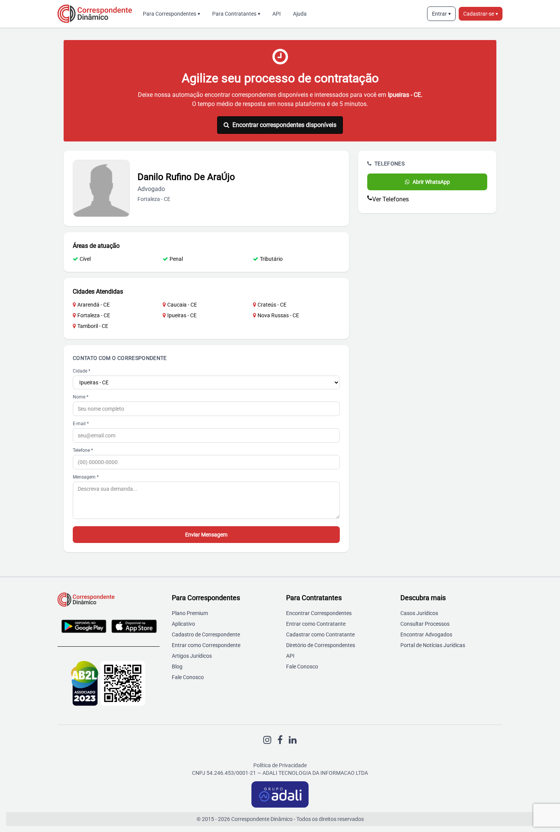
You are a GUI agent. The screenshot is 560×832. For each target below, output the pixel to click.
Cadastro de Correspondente (206, 634)
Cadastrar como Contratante (320, 634)
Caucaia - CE (182, 305)
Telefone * (83, 450)
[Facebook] (280, 740)
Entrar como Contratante (316, 624)
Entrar (441, 14)
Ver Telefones (390, 199)
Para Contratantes (236, 14)
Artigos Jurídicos (192, 656)
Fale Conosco (188, 677)
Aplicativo (183, 624)
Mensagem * (86, 477)
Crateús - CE (272, 305)
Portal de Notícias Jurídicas (432, 645)
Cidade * (81, 371)
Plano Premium (190, 613)
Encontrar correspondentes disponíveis (284, 124)
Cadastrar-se (480, 14)
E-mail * (81, 423)
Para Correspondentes (171, 14)
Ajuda (300, 14)
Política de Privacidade (280, 765)
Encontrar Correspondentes (319, 613)
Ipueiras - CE (182, 315)
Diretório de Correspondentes (320, 645)
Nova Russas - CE (278, 315)
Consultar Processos (425, 624)
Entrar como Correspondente (206, 645)
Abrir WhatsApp (431, 182)
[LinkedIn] (293, 740)
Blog (177, 666)
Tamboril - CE (92, 326)
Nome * (80, 397)
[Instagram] (267, 740)
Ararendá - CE (93, 305)
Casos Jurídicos (419, 613)
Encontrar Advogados (426, 634)
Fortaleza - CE (93, 315)
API (276, 14)
